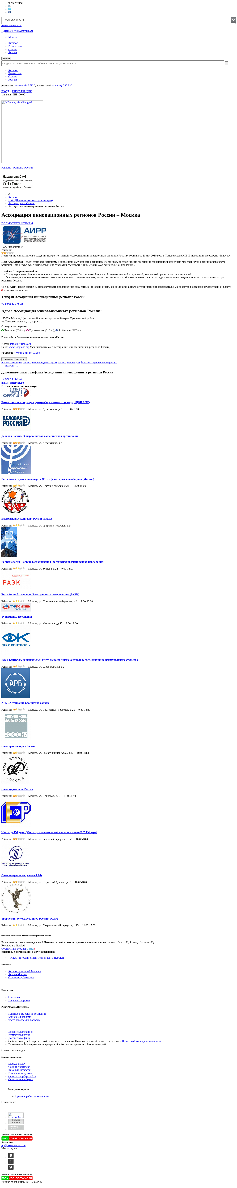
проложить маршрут (104, 362)
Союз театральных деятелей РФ (21, 875)
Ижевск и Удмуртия (20, 1073)
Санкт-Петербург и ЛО (22, 1076)
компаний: (25, 85)
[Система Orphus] (17, 188)
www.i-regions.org (19, 347)
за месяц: (62, 85)
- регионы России (17, 167)
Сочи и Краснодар (19, 1066)
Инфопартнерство (19, 1000)
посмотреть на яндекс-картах (40, 362)
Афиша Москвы (17, 974)
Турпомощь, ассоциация (16, 616)
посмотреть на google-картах (75, 362)
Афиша (12, 52)
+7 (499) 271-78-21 (12, 303)
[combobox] (118, 20)
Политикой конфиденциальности (142, 1041)
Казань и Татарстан (19, 1069)
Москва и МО (16, 1063)
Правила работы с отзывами (32, 1096)
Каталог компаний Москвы (24, 971)
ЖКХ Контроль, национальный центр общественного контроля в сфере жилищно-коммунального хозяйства (69, 659)
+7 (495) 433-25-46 (12, 379)
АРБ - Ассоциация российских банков (25, 702)
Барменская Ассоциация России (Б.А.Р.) (26, 518)
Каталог (13, 42)
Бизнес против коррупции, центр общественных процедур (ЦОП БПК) (45, 402)
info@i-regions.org (20, 343)
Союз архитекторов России (18, 746)
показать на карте (11, 362)
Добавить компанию (20, 1031)
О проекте (14, 997)
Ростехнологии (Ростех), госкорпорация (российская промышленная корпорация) (52, 561)
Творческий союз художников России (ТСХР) (29, 918)
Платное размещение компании (27, 1013)
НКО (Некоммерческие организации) (30, 200)
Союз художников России (17, 789)
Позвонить (10, 365)
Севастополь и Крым (20, 1079)
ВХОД (5, 91)
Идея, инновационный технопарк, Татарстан (37, 957)
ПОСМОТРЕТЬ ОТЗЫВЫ (17, 223)
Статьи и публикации (21, 977)
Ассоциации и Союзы (21, 203)
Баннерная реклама (19, 1016)
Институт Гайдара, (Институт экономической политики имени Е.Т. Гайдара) (49, 832)
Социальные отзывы (18, 948)
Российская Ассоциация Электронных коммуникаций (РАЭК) (40, 594)
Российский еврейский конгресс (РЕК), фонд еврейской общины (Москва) (47, 479)
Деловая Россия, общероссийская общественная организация (39, 436)
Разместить (15, 46)
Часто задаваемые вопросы (24, 1019)
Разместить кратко (19, 1034)
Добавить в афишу (19, 1038)
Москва (12, 37)
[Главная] (9, 193)
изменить (11, 25)
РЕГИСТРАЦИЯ (22, 91)
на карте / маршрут (15, 359)
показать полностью (16, 290)
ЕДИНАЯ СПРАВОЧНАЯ (17, 31)
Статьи (12, 49)
